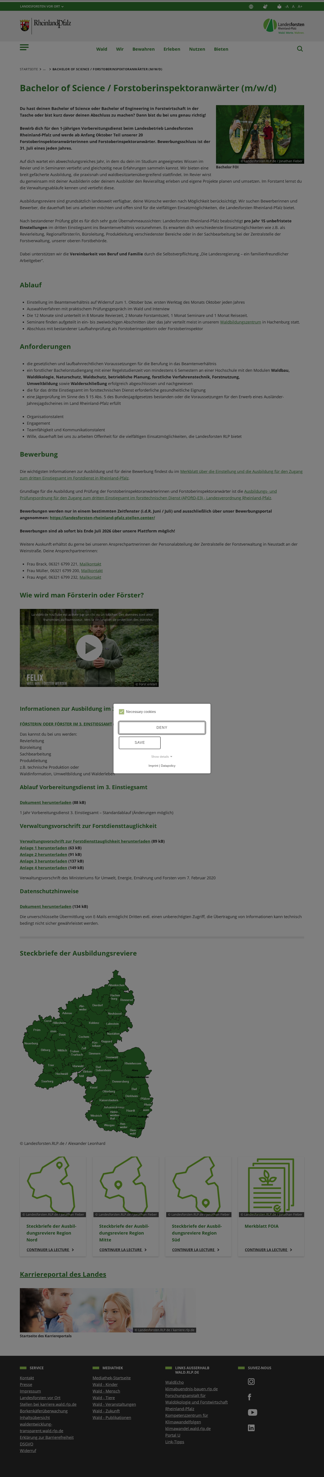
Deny (162, 727)
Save (140, 742)
